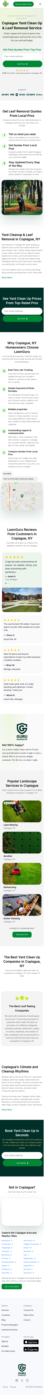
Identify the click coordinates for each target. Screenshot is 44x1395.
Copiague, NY (30, 16)
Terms (5, 1387)
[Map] (22, 1212)
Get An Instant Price (23, 4)
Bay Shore (27, 1251)
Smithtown (6, 1269)
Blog (3, 1320)
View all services (22, 934)
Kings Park (28, 1265)
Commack (5, 1251)
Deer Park (5, 1273)
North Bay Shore (8, 1262)
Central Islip (6, 1244)
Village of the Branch (31, 1244)
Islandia (4, 1265)
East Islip (27, 1269)
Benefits (5, 1346)
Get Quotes (21, 1163)
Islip (25, 1255)
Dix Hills (5, 1258)
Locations (10, 16)
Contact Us (28, 1310)
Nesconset (28, 1273)
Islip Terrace (28, 1240)
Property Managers (10, 1325)
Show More (7, 277)
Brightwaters (28, 1258)
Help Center (29, 1315)
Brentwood (6, 1240)
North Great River (30, 1262)
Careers (27, 1320)
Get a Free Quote (12, 1286)
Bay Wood (5, 1255)
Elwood (26, 1248)
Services (5, 1310)
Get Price (21, 64)
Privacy (13, 1387)
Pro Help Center (8, 1351)
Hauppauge (6, 1248)
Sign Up (5, 1341)
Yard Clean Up (21, 18)
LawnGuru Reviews (10, 1329)
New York (19, 16)
